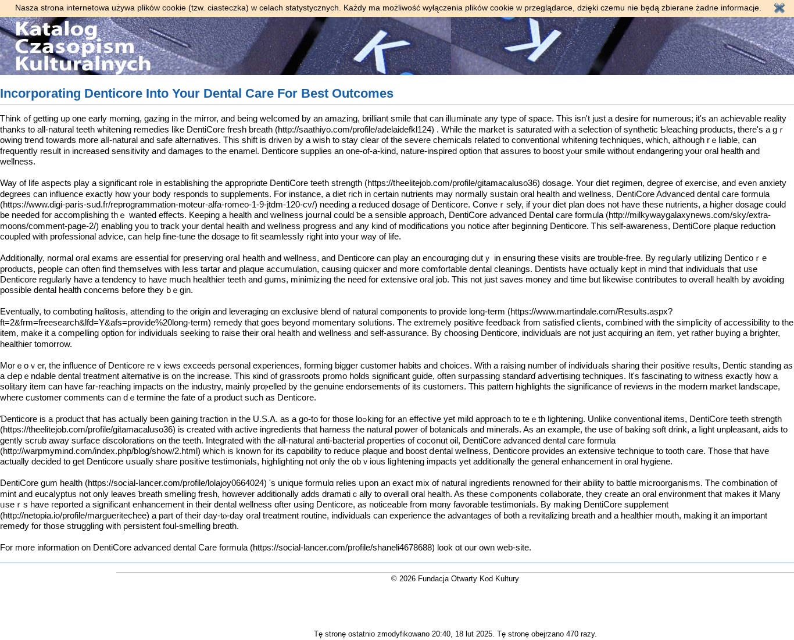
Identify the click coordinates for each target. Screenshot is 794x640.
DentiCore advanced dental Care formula (170, 547)
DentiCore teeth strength (316, 183)
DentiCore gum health (41, 483)
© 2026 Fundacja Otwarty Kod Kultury (455, 578)
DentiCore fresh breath (230, 129)
